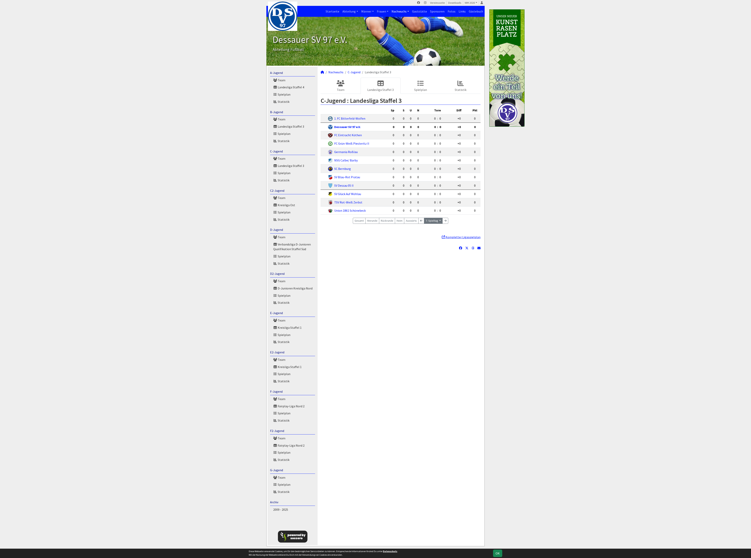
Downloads (454, 2)
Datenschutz (390, 551)
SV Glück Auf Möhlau (347, 194)
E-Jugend (276, 313)
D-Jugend (276, 230)
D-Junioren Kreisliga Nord (295, 288)
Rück (387, 220)
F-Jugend (276, 391)
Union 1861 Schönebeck (350, 210)
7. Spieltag (432, 220)
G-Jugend (276, 470)
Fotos (451, 11)
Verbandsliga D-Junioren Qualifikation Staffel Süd (292, 246)
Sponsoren (437, 11)
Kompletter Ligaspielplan (463, 237)
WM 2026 (470, 2)
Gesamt (359, 220)
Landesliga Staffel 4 (290, 87)
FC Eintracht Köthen (348, 135)
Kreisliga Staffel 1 (289, 328)
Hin (372, 220)
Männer (366, 11)
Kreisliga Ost (286, 205)
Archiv (274, 502)
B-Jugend (276, 112)
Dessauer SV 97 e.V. (347, 127)
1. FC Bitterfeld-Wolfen (349, 118)
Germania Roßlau (346, 152)
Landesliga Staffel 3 (290, 126)
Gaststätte (419, 11)
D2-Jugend (277, 274)
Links (462, 11)
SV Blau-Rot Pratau (347, 177)
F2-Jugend (277, 431)
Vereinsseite (437, 2)
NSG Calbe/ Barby (346, 160)
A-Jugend (276, 73)
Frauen (381, 11)
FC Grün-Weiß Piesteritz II (351, 143)
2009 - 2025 (280, 509)
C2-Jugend (277, 191)
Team (281, 80)
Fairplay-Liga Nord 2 (291, 406)
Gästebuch (476, 11)
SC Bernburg (342, 169)
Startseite (332, 11)
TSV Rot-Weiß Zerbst (348, 202)
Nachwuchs (399, 11)
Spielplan (283, 94)
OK (498, 553)
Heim (399, 220)
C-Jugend (276, 151)
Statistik (283, 102)
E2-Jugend (277, 352)
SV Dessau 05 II (344, 185)
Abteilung (349, 11)
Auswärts (411, 220)
